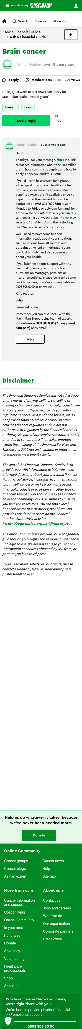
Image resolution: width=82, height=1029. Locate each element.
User (76, 5)
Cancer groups (16, 861)
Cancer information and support (19, 903)
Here (60, 160)
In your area (13, 928)
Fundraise (12, 936)
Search (23, 21)
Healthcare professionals (15, 969)
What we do (52, 916)
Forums (40, 21)
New (70, 34)
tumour (10, 107)
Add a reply (26, 121)
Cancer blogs (15, 869)
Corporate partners (58, 932)
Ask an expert (15, 877)
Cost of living (14, 912)
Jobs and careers (57, 908)
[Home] (41, 5)
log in (59, 123)
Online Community (23, 851)
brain (28, 107)
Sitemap (49, 877)
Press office (52, 939)
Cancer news (53, 861)
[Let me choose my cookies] (8, 1021)
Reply (30, 339)
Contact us (51, 901)
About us (11, 986)
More (15, 5)
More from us (17, 890)
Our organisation (56, 924)
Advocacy (12, 951)
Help (46, 869)
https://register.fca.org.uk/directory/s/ (36, 524)
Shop (8, 978)
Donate (39, 835)
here (68, 217)
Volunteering (14, 959)
